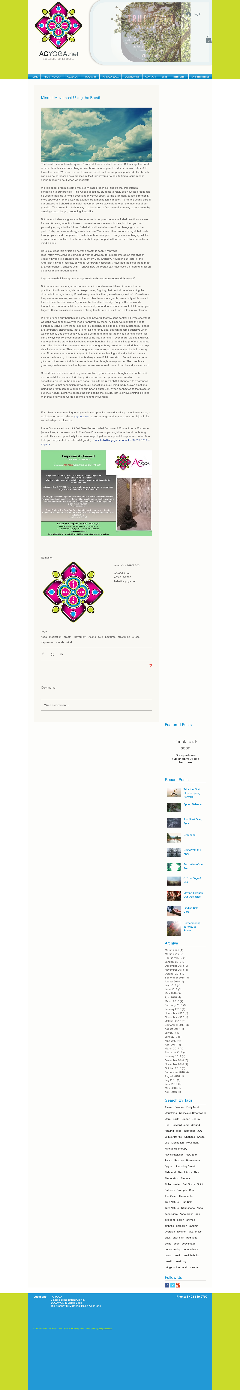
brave (168, 1255)
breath (67, 636)
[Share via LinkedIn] (61, 654)
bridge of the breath (176, 1267)
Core (168, 1118)
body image (189, 1243)
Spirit (200, 1184)
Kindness (189, 1136)
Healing (169, 1130)
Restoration (171, 1178)
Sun (100, 636)
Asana (92, 636)
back (167, 1237)
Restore (185, 1178)
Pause (168, 1160)
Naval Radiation (174, 1154)
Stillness (170, 1190)
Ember (186, 1118)
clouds (60, 642)
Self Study (189, 1184)
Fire (167, 1124)
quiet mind (124, 636)
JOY (199, 1130)
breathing (180, 1261)
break (177, 1255)
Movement (80, 636)
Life (167, 1142)
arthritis (169, 1225)
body (176, 1243)
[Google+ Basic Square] (178, 1285)
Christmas (171, 1112)
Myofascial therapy (176, 1148)
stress (136, 636)
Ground (195, 1124)
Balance (179, 1107)
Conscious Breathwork (192, 1112)
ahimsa (190, 1219)
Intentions (189, 1130)
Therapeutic (186, 1196)
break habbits (191, 1255)
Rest (197, 1172)
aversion (170, 1231)
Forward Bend (180, 1124)
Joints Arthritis (173, 1136)
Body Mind (192, 1107)
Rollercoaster (173, 1184)
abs (198, 1213)
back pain (178, 1237)
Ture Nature (172, 1207)
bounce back (190, 1249)
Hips (178, 1130)
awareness (195, 1231)
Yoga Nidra (171, 1213)
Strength (182, 1190)
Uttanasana (188, 1207)
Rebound (170, 1172)
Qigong (169, 1166)
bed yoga (191, 1237)
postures (110, 636)
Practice (179, 1160)
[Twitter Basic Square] (172, 1285)
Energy (196, 1118)
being (168, 1243)
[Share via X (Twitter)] (52, 654)
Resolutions (185, 1172)
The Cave (170, 1196)
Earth (176, 1118)
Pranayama (193, 1160)
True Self (186, 1201)
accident (170, 1219)
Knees (201, 1136)
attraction (181, 1225)
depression (47, 642)
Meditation (55, 636)
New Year (191, 1154)
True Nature (172, 1201)
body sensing (173, 1249)
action (180, 1219)
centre (194, 1267)
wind (69, 642)
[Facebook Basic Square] (167, 1285)
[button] (209, 39)
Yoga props (186, 1213)
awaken (181, 1231)
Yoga (44, 636)
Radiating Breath (186, 1166)
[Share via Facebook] (43, 654)
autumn (193, 1225)
